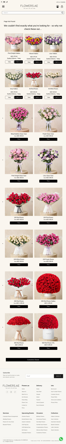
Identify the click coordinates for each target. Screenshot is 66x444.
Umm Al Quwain (40, 402)
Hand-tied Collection (56, 421)
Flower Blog (24, 399)
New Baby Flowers (40, 421)
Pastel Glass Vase (48, 134)
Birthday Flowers (40, 416)
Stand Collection (55, 430)
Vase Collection (54, 419)
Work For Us (25, 394)
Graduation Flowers (26, 432)
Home (23, 389)
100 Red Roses (19, 217)
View (9, 62)
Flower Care (25, 402)
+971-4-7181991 (60, 2)
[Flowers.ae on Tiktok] (7, 2)
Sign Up (58, 376)
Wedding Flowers (7, 419)
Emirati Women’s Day (27, 419)
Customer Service (55, 394)
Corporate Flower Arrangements (10, 416)
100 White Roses (19, 259)
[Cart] (62, 6)
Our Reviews (25, 397)
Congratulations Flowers (42, 427)
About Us (24, 391)
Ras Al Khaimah (40, 405)
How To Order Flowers (56, 391)
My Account (53, 389)
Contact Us (24, 405)
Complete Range (33, 359)
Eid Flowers (24, 430)
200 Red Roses (19, 301)
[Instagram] (11, 392)
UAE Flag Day (25, 424)
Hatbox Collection (55, 416)
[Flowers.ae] (29, 7)
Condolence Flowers (41, 432)
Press (23, 408)
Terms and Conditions (56, 399)
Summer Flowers (26, 416)
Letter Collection (55, 427)
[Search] (62, 12)
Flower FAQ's (54, 397)
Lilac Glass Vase (48, 175)
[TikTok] (15, 392)
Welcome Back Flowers (41, 430)
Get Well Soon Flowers (41, 424)
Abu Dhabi (38, 391)
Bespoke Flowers (7, 424)
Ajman (37, 397)
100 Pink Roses (48, 217)
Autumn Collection (26, 421)
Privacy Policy (54, 402)
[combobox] (31, 12)
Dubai (37, 389)
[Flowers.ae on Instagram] (4, 2)
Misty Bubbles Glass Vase (19, 134)
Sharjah (38, 394)
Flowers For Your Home (8, 421)
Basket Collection (55, 424)
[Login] (57, 6)
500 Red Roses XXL (48, 343)
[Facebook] (7, 392)
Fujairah (38, 399)
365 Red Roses (19, 343)
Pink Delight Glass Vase (19, 175)
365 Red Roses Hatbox (48, 301)
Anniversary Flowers (41, 419)
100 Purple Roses (48, 259)
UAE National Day (26, 427)
